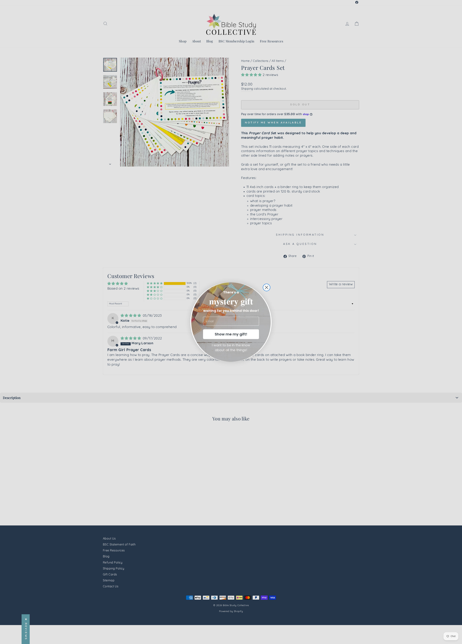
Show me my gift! (231, 334)
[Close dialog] (266, 287)
